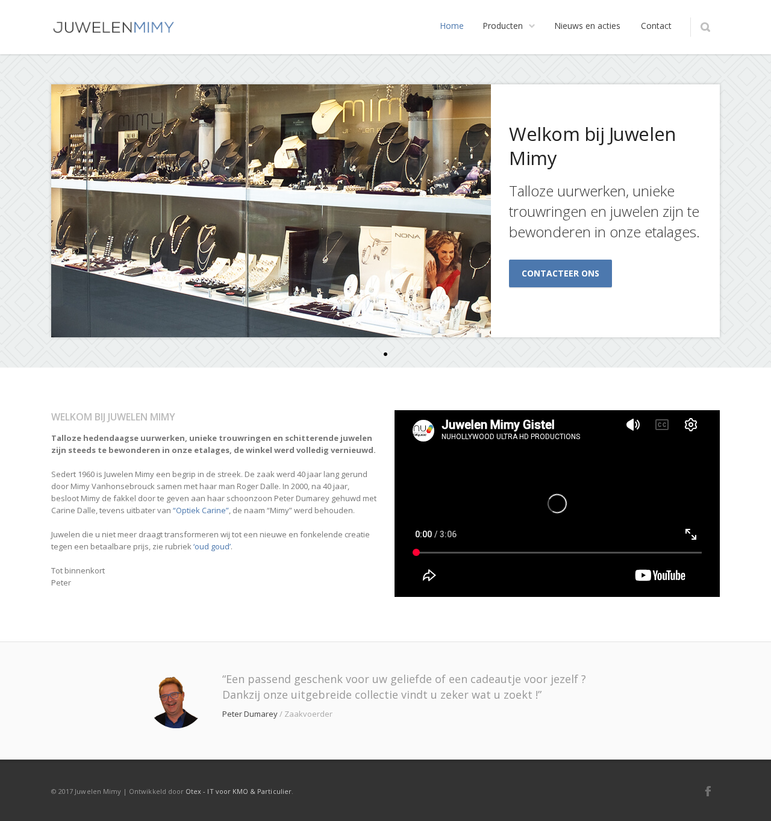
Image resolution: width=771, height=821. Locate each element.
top (747, 797)
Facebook (708, 791)
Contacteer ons (560, 273)
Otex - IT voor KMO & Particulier (239, 791)
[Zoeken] (705, 27)
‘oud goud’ (212, 546)
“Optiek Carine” (201, 510)
